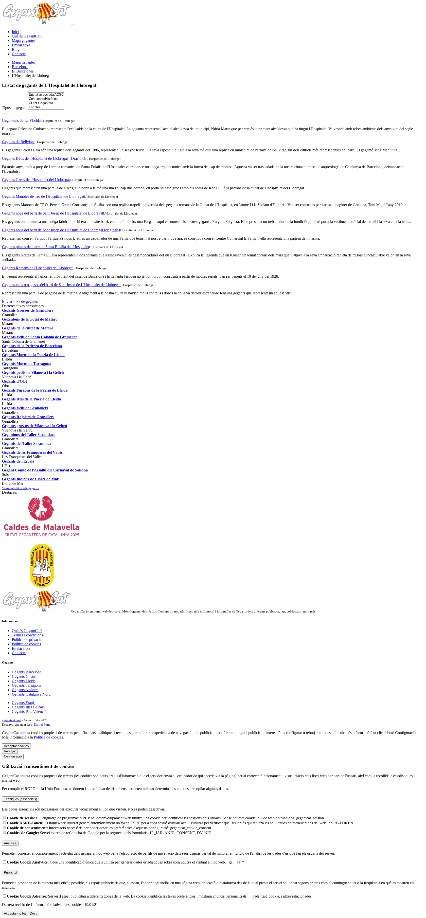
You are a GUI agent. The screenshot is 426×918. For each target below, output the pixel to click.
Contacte (19, 54)
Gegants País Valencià (29, 711)
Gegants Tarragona (26, 685)
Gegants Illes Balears (28, 707)
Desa (33, 913)
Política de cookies (26, 644)
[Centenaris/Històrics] (46, 99)
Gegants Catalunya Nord (31, 694)
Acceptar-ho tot (15, 913)
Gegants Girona (24, 676)
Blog (15, 49)
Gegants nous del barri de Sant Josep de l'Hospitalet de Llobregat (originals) (61, 230)
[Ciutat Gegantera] (46, 103)
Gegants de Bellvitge (18, 142)
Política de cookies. (49, 737)
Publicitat (10, 872)
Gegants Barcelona (26, 672)
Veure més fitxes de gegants (20, 488)
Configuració (13, 756)
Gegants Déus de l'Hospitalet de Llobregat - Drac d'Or (44, 158)
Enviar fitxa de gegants (20, 301)
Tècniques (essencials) (20, 799)
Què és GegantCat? (27, 36)
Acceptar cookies (16, 746)
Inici (15, 32)
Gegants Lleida (24, 681)
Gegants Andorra (25, 690)
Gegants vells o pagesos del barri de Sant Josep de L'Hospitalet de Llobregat (61, 285)
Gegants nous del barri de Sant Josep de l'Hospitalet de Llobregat (52, 213)
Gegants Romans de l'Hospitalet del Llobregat (37, 268)
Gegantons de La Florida (21, 120)
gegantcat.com (11, 720)
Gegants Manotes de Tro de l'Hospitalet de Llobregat (43, 196)
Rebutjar (10, 751)
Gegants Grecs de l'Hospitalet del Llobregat (36, 180)
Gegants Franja (24, 703)
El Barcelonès (23, 71)
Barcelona (20, 67)
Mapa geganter (23, 40)
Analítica (10, 843)
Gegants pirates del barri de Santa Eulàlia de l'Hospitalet (45, 247)
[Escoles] (46, 107)
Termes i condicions (27, 635)
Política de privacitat (27, 639)
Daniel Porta (42, 724)
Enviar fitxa (21, 45)
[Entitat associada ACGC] (46, 95)
